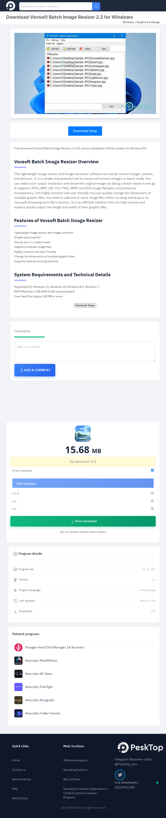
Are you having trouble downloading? (83, 532)
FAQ (14, 789)
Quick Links (20, 746)
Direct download (85, 521)
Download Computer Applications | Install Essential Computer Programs (85, 793)
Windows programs (75, 760)
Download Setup (85, 131)
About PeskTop (21, 779)
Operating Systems (75, 770)
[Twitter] (120, 775)
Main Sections (73, 746)
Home (16, 760)
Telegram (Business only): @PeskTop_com (133, 761)
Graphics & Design (148, 22)
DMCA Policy (20, 798)
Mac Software (72, 779)
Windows (129, 22)
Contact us (19, 770)
